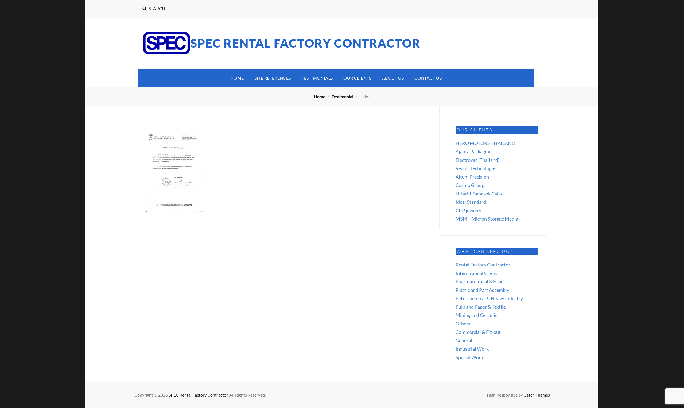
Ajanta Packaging (473, 151)
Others (463, 324)
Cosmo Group (470, 185)
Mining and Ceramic (476, 315)
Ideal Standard (471, 202)
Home (237, 77)
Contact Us (428, 77)
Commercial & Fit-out (478, 332)
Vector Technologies (477, 168)
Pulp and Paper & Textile (481, 307)
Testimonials (317, 77)
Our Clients (357, 77)
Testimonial (343, 96)
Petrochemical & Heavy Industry (489, 298)
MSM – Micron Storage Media (487, 219)
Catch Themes (537, 394)
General (464, 340)
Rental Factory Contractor (483, 265)
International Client (476, 273)
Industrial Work (472, 349)
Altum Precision (472, 177)
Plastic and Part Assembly (482, 290)
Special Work (469, 357)
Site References (273, 77)
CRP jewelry (468, 210)
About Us (393, 77)
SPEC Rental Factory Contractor (306, 43)
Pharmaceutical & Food (480, 281)
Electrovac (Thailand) (477, 160)
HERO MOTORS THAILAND (485, 143)
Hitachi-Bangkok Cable (479, 194)
